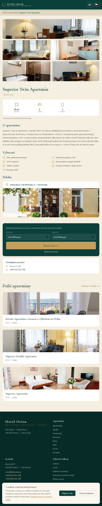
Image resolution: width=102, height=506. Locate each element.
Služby (55, 429)
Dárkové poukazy (60, 471)
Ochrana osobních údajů (63, 475)
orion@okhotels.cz (13, 472)
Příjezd (9, 232)
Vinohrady (57, 433)
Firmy (55, 441)
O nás (55, 449)
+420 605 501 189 (13, 479)
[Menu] (89, 5)
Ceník (55, 467)
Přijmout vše (67, 493)
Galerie (56, 463)
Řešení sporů (58, 479)
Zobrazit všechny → (90, 286)
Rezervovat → (51, 245)
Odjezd (55, 232)
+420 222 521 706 (17, 269)
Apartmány (13, 13)
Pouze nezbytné (87, 493)
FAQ (54, 445)
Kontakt (56, 452)
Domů (5, 13)
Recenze (56, 437)
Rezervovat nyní (51, 252)
